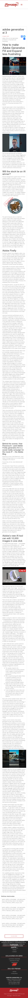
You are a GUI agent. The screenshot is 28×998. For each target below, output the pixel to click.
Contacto (14, 951)
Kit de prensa (14, 973)
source (4, 463)
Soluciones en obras (14, 960)
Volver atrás (14, 936)
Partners (14, 949)
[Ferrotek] (12, 4)
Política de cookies (16, 995)
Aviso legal (9, 995)
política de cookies (18, 945)
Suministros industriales (14, 959)
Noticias (14, 971)
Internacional (14, 962)
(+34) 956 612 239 (15, 984)
